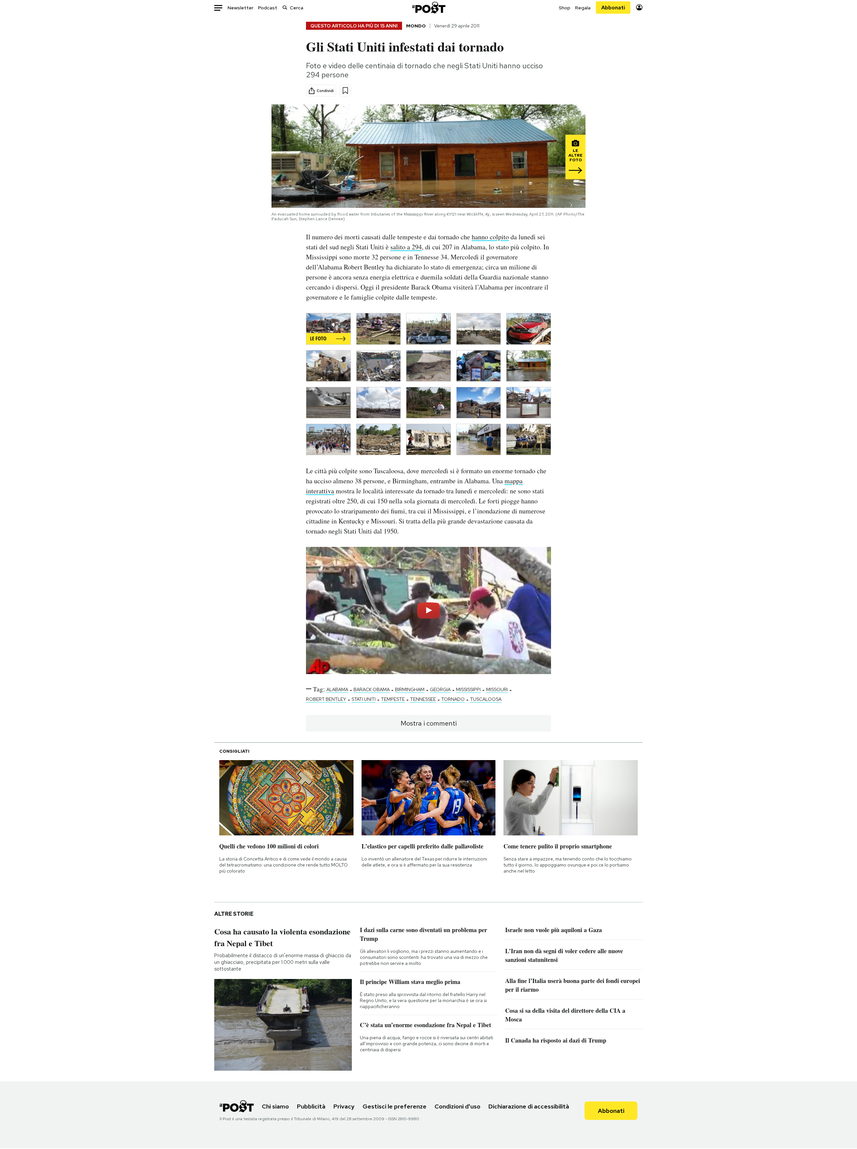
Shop (564, 8)
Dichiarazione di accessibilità (528, 1106)
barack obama (372, 689)
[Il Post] (428, 7)
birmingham (409, 689)
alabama (337, 689)
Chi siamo (275, 1106)
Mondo (416, 26)
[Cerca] (285, 7)
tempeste (393, 699)
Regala (583, 8)
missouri (497, 689)
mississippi (468, 689)
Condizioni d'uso (457, 1106)
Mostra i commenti (429, 723)
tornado (453, 699)
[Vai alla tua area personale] (639, 7)
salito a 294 (406, 246)
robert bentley (326, 699)
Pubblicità (311, 1106)
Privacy (344, 1106)
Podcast (267, 8)
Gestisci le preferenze (394, 1106)
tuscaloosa (485, 699)
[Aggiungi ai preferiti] (345, 90)
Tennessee (423, 699)
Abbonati (613, 7)
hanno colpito (490, 236)
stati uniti (364, 699)
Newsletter (240, 8)
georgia (440, 689)
